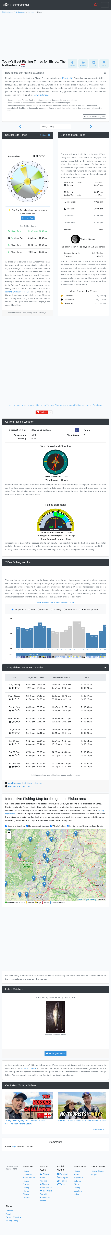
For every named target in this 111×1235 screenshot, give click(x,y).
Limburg (31, 12)
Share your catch (56, 1053)
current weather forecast (17, 292)
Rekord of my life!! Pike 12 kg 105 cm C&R (55, 997)
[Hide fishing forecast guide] (105, 73)
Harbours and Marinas (38, 826)
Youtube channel (28, 1068)
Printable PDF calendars (19, 786)
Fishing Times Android (44, 1177)
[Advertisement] (55, 35)
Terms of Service (13, 1217)
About (8, 1214)
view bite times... (41, 95)
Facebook (64, 1174)
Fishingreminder (19, 4)
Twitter (62, 1184)
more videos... (99, 1129)
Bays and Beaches (16, 826)
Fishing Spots (7, 12)
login (14, 1146)
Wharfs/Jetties (58, 826)
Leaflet (79, 899)
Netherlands (20, 12)
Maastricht (67, 78)
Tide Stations (29, 1177)
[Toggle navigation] (105, 5)
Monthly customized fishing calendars (25, 783)
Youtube (63, 1181)
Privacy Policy (12, 1220)
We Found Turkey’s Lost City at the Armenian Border (82, 1120)
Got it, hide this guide (95, 116)
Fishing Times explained (78, 1174)
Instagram (64, 1177)
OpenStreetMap (90, 899)
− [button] (9, 837)
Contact (9, 1210)
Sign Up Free (27, 218)
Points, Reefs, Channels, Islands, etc (86, 826)
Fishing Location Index (78, 1190)
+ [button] (9, 832)
